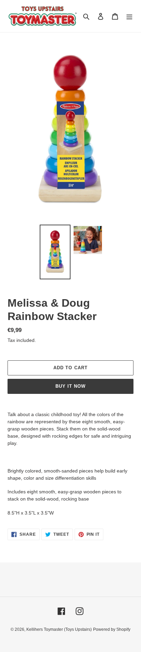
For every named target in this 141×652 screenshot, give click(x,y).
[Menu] (129, 16)
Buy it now (70, 386)
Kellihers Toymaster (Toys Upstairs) (59, 629)
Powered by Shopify (111, 629)
